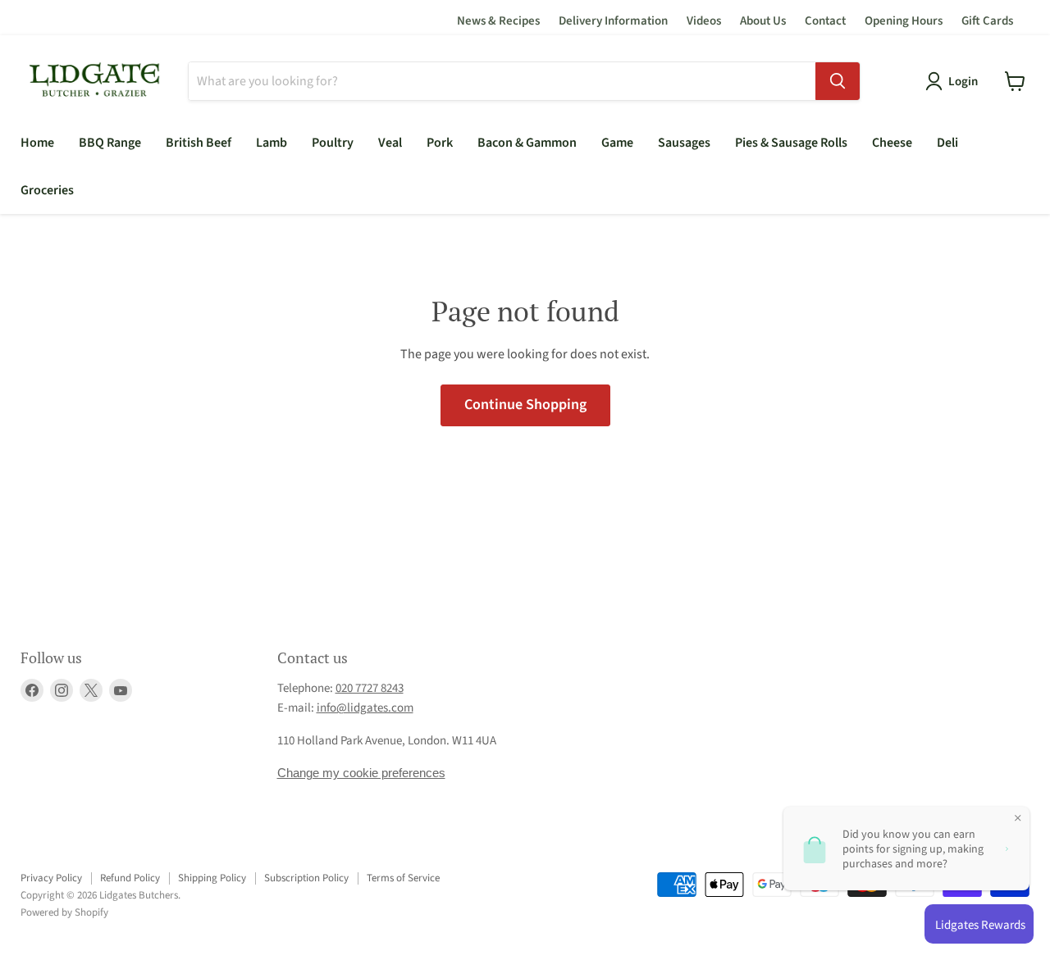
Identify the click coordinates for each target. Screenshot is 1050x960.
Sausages (684, 143)
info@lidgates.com (365, 708)
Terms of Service (403, 878)
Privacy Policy (51, 878)
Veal (390, 143)
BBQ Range (110, 143)
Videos (704, 21)
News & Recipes (498, 21)
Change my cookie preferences (361, 773)
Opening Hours (904, 21)
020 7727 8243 (370, 688)
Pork (440, 143)
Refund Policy (130, 878)
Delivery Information (613, 21)
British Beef (198, 143)
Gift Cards (987, 21)
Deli (947, 143)
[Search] (837, 81)
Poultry (333, 143)
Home (37, 143)
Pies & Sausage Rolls (791, 143)
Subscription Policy (306, 878)
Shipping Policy (212, 878)
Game (617, 143)
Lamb (271, 143)
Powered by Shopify (64, 912)
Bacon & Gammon (527, 143)
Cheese (892, 143)
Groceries (47, 190)
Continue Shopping (525, 404)
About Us (763, 21)
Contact (825, 21)
